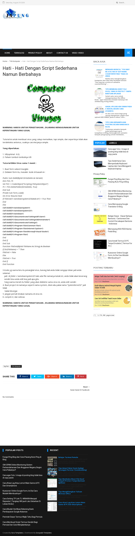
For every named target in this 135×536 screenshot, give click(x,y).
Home (7, 53)
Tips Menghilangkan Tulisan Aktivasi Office (70, 493)
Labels (113, 143)
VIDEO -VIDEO (78, 53)
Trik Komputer (14, 61)
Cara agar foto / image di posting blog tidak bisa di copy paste (118, 151)
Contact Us (62, 53)
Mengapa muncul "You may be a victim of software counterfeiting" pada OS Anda (117, 72)
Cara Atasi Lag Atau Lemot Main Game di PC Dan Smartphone (71, 503)
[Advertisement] (84, 26)
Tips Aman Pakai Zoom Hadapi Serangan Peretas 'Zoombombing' (72, 469)
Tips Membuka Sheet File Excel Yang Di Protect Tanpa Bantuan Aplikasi (118, 91)
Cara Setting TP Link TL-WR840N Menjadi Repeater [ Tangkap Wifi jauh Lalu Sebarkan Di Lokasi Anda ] (22, 501)
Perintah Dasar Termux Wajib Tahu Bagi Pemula (22, 517)
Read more (106, 281)
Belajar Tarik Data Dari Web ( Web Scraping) (110, 276)
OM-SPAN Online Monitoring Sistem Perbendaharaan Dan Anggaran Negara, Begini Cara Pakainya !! (22, 467)
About (49, 53)
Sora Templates (17, 533)
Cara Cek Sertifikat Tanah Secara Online (108, 298)
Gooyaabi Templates (44, 533)
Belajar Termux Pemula (68, 457)
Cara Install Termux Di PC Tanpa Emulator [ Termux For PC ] (120, 243)
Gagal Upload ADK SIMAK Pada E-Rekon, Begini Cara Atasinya (118, 108)
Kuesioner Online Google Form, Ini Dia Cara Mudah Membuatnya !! (118, 255)
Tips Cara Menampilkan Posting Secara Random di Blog (117, 124)
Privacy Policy (35, 53)
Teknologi (19, 53)
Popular (100, 143)
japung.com (96, 309)
